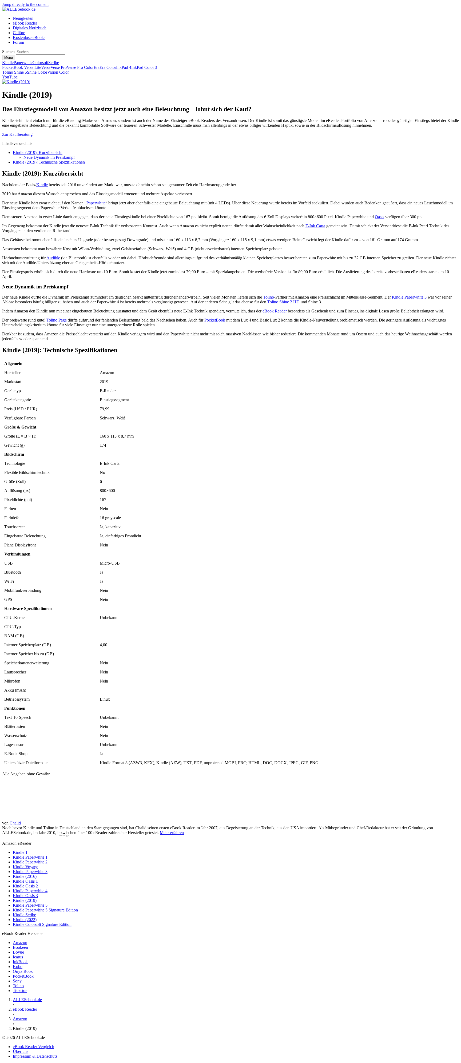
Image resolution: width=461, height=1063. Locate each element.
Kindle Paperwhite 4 (30, 891)
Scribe (53, 62)
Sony (17, 981)
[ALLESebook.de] (18, 9)
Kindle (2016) (25, 876)
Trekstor (20, 990)
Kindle (8, 62)
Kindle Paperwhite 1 (30, 857)
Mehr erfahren (172, 832)
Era (97, 67)
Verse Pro (58, 67)
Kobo (17, 966)
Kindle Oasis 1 (25, 881)
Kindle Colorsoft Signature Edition (42, 924)
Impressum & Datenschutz (35, 1056)
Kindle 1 (20, 852)
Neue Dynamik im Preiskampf (49, 157)
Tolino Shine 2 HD (283, 302)
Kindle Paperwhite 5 (30, 905)
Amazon (20, 942)
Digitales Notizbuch (29, 28)
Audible (53, 258)
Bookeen (20, 947)
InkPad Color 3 (144, 67)
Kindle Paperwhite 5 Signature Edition (45, 910)
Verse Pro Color (80, 67)
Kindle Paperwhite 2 (30, 862)
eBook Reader (25, 23)
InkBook (20, 961)
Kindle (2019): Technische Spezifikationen (49, 162)
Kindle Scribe (24, 915)
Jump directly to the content (25, 4)
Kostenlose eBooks (29, 37)
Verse (45, 67)
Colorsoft (40, 62)
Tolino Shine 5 (14, 72)
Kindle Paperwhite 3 (409, 297)
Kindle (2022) (25, 919)
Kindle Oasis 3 (25, 895)
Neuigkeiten (23, 18)
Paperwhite (23, 62)
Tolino (268, 297)
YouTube (10, 77)
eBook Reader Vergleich (33, 1046)
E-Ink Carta (315, 226)
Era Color (108, 67)
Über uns (20, 1051)
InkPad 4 (123, 67)
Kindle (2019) (25, 900)
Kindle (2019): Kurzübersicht (37, 152)
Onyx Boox (23, 971)
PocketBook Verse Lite (21, 67)
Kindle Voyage (25, 866)
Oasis (379, 217)
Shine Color (37, 72)
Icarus (18, 957)
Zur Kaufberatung (17, 134)
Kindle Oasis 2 (25, 886)
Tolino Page (56, 320)
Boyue (18, 952)
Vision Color (58, 72)
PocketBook (214, 320)
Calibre (19, 32)
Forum (18, 42)
